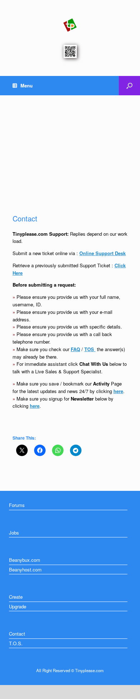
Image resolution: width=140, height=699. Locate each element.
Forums (17, 505)
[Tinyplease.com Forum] (70, 25)
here (118, 391)
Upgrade (17, 606)
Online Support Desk (102, 253)
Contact (17, 633)
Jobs (14, 532)
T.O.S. (16, 643)
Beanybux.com (24, 559)
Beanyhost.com (25, 569)
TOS (89, 349)
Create (16, 596)
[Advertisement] (70, 148)
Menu (26, 85)
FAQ (75, 349)
